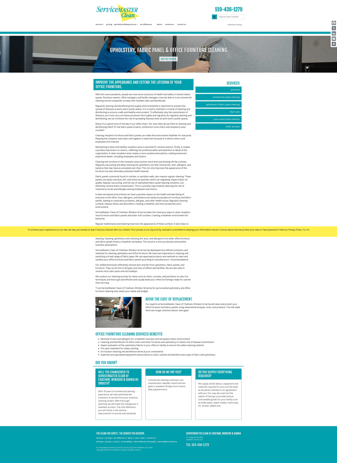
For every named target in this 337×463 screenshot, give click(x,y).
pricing (109, 24)
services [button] (99, 24)
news (142, 438)
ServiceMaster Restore (167, 442)
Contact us (181, 24)
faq (136, 438)
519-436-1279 (228, 9)
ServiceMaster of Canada (144, 442)
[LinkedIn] (333, 33)
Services (233, 83)
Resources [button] (169, 24)
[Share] (333, 44)
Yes (304, 229)
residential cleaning (234, 25)
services (99, 438)
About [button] (159, 24)
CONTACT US (151, 438)
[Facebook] (333, 23)
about (130, 438)
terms (116, 442)
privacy (108, 442)
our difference (146, 24)
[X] (333, 28)
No (307, 229)
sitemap (99, 442)
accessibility (126, 442)
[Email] (333, 38)
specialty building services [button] (125, 24)
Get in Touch (168, 58)
